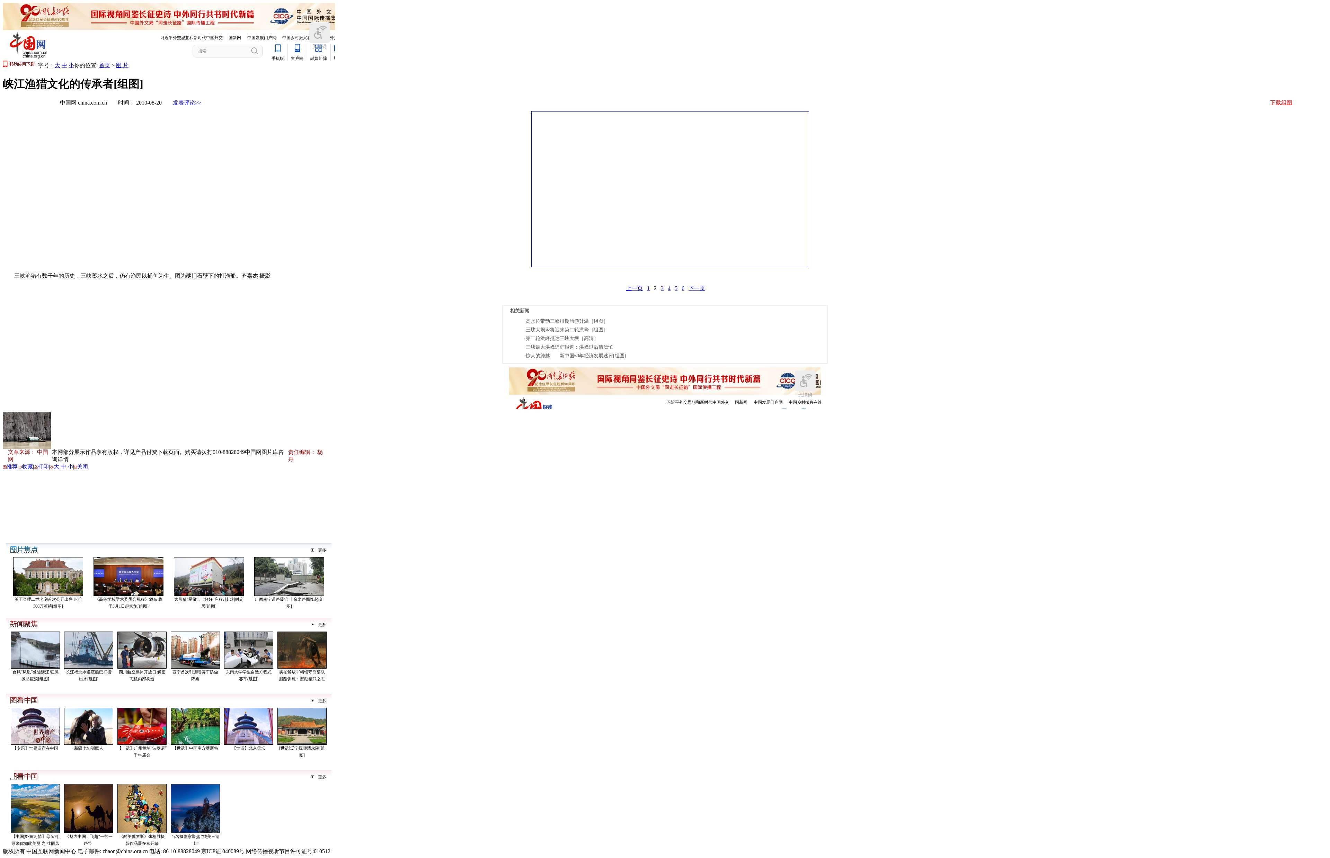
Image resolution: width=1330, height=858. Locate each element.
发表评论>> (187, 103)
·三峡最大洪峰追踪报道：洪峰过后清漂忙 (568, 347)
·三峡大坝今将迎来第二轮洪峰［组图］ (566, 329)
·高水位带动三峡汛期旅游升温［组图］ (566, 321)
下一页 (697, 288)
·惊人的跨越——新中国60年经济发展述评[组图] (575, 355)
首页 (104, 65)
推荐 (12, 467)
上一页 (634, 288)
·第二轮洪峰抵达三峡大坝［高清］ (561, 338)
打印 (43, 467)
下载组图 (1281, 103)
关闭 (82, 467)
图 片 (122, 65)
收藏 (27, 467)
